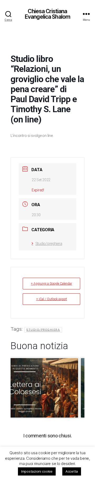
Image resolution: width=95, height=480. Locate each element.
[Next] (25, 422)
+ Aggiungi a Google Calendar (51, 283)
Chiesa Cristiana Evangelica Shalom (47, 13)
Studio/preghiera (48, 243)
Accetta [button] (71, 471)
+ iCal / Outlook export (51, 299)
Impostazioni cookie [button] (37, 471)
